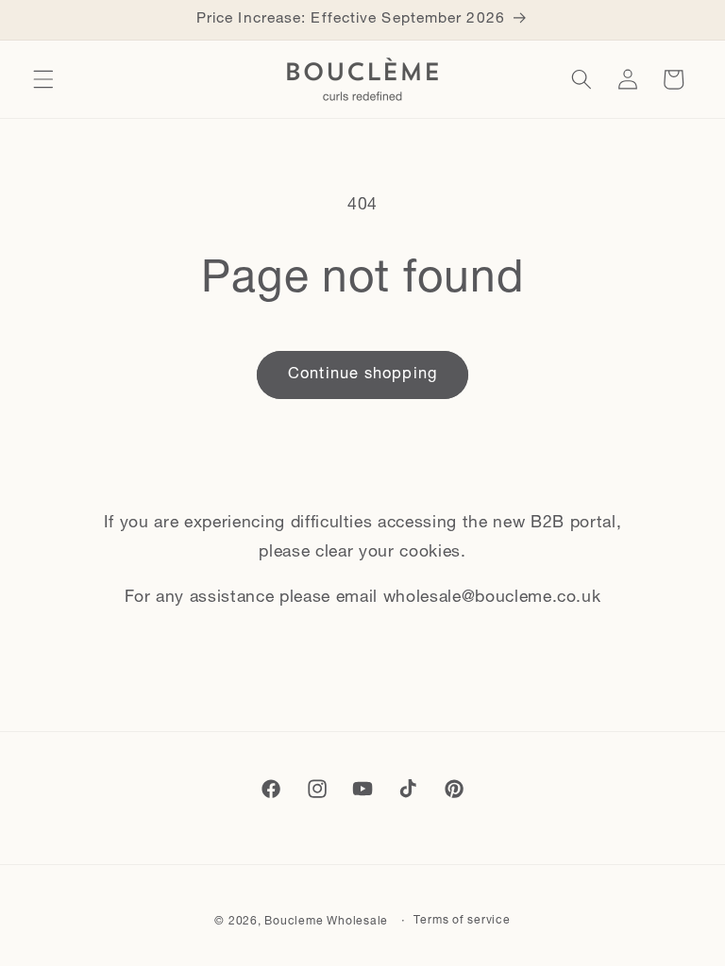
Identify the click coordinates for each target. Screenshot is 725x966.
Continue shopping (362, 374)
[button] (43, 79)
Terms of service (461, 920)
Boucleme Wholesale (326, 921)
